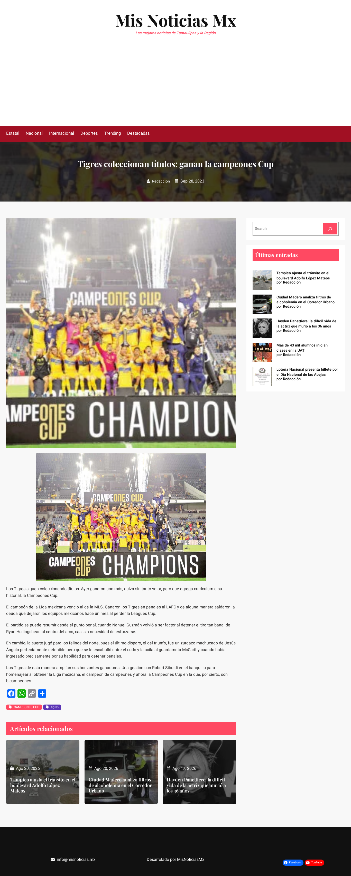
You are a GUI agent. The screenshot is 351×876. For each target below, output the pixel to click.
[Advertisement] (175, 87)
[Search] (330, 228)
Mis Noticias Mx (175, 20)
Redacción (161, 181)
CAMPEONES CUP (26, 707)
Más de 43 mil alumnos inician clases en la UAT (302, 348)
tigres (55, 707)
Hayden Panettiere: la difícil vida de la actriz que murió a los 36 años (196, 785)
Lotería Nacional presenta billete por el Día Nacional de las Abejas (307, 372)
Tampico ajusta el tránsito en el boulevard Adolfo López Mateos (42, 785)
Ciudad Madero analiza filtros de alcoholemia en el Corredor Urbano (120, 785)
